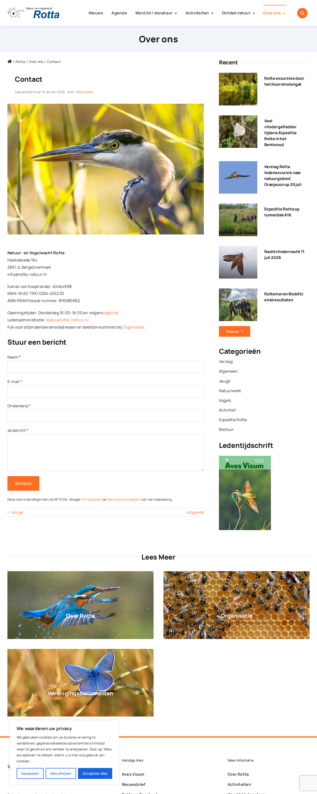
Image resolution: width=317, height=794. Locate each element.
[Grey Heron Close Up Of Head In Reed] (105, 105)
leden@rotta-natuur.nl (67, 320)
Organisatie (134, 327)
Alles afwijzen (60, 773)
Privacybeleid (91, 499)
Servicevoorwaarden (124, 499)
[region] (64, 752)
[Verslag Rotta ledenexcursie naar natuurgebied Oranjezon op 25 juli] (238, 164)
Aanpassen (30, 773)
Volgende (195, 512)
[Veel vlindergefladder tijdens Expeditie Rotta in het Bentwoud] (238, 119)
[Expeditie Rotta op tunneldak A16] (238, 207)
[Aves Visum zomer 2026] (245, 459)
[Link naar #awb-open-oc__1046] (302, 13)
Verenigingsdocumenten (80, 693)
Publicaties (88, 705)
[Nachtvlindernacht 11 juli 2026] (238, 249)
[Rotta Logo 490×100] (33, 9)
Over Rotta (80, 615)
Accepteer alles (95, 773)
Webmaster (85, 92)
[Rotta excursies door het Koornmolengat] (238, 76)
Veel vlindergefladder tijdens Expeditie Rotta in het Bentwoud (280, 132)
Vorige (17, 512)
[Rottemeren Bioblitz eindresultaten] (238, 292)
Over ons (158, 39)
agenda (111, 312)
